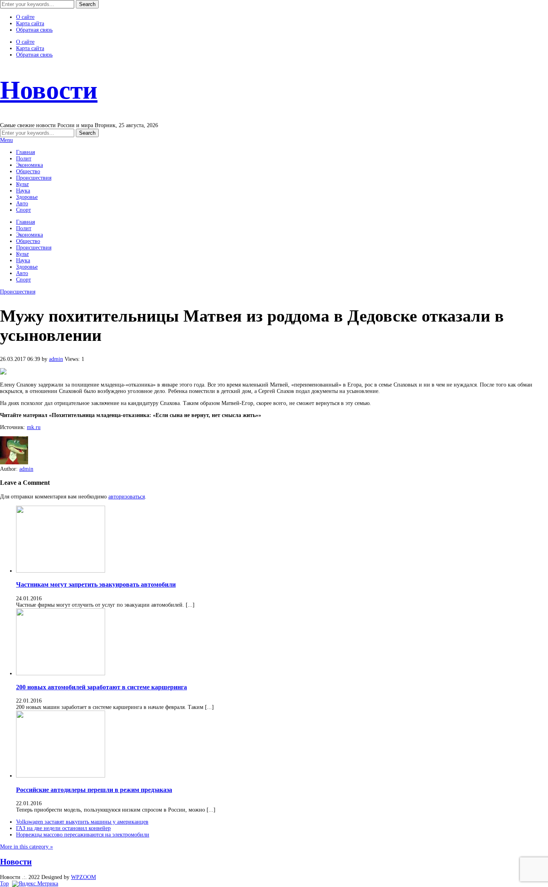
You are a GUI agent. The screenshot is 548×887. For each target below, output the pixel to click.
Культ (22, 184)
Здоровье (27, 197)
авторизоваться (126, 497)
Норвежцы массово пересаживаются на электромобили (82, 835)
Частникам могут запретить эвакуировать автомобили (96, 584)
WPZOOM (83, 877)
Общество (28, 171)
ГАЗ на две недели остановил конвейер (63, 828)
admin (56, 359)
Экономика (29, 165)
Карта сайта (30, 23)
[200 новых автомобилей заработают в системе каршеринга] (60, 673)
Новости (48, 90)
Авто (22, 203)
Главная (25, 152)
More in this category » (26, 847)
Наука (23, 191)
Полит (23, 159)
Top (4, 884)
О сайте (25, 17)
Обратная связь (34, 30)
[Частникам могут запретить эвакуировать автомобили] (60, 571)
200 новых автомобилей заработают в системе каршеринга (101, 687)
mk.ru (34, 427)
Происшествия (33, 178)
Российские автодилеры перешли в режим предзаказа (94, 790)
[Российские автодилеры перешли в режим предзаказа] (60, 776)
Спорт (23, 210)
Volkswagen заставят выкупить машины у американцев (82, 822)
